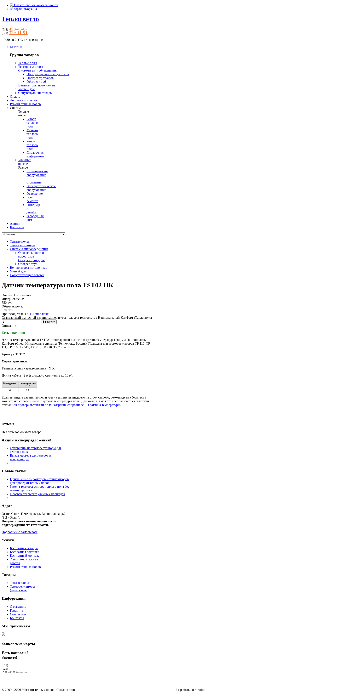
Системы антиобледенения (37, 70)
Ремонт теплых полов (25, 567)
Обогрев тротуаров (40, 78)
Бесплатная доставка (24, 552)
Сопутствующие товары (35, 93)
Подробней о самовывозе (19, 532)
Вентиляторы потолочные (36, 85)
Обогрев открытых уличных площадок (37, 494)
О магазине (18, 606)
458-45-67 (18, 29)
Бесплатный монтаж (24, 555)
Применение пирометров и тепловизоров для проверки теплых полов (39, 481)
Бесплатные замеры (24, 548)
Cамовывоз (18, 614)
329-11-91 (18, 32)
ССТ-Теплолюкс (36, 314)
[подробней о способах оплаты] (3, 636)
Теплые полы (27, 63)
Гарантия (16, 610)
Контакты (17, 618)
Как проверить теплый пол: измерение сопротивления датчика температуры (66, 405)
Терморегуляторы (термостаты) (22, 588)
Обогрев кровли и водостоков (48, 74)
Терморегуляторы (30, 66)
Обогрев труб (36, 81)
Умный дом (26, 89)
